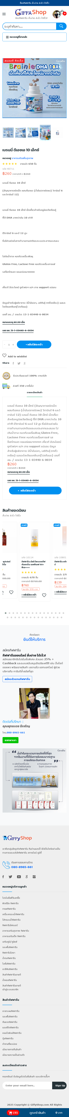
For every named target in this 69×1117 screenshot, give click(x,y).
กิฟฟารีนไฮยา (8, 952)
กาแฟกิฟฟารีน (9, 908)
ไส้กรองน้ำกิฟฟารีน (11, 919)
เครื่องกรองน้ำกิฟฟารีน (13, 914)
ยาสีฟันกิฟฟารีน (9, 969)
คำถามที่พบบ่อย (9, 1044)
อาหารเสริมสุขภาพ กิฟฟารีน (15, 930)
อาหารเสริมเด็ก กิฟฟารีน (13, 936)
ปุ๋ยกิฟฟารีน (7, 1038)
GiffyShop (36, 1104)
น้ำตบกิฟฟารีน (9, 958)
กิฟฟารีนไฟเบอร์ (10, 925)
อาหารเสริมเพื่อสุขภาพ (22, 158)
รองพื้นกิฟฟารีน (9, 947)
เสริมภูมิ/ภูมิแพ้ (9, 941)
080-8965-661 (16, 732)
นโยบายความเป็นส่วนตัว (13, 1054)
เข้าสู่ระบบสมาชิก (10, 989)
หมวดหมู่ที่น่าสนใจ (18, 37)
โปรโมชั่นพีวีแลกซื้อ (11, 897)
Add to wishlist (17, 356)
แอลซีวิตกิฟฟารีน (10, 1027)
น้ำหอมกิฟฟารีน (9, 980)
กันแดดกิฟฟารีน (9, 1022)
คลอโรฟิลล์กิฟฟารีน (11, 1033)
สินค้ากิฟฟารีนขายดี (11, 974)
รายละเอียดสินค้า (34, 392)
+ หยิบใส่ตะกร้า (34, 344)
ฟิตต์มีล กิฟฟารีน (10, 903)
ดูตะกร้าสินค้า (37, 1112)
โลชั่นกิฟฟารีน (8, 963)
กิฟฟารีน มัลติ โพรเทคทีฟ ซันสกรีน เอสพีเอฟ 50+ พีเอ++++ (33, 564)
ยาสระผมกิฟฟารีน (10, 1011)
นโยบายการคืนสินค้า (11, 1049)
